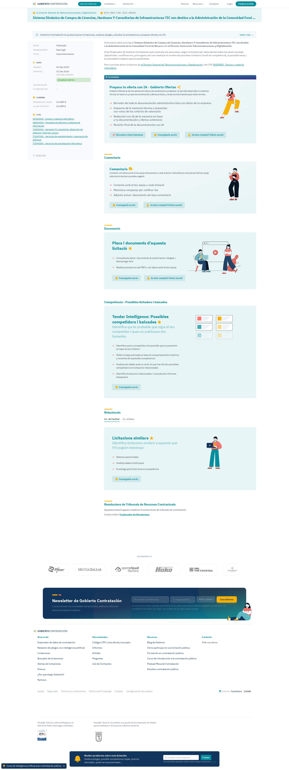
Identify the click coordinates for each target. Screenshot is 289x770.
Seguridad (52, 691)
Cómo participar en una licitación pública (168, 647)
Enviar (206, 757)
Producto (128, 4)
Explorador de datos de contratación (56, 642)
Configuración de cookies (139, 691)
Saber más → (246, 34)
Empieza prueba (246, 4)
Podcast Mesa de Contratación (163, 663)
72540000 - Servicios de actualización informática (57, 143)
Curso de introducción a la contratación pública (171, 658)
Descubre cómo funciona (129, 134)
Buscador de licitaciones (50, 658)
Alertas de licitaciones (49, 663)
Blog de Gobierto (156, 642)
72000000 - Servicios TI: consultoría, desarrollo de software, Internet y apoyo (58, 131)
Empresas (110, 4)
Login (230, 3)
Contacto (214, 3)
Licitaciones (43, 653)
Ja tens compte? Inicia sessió (207, 134)
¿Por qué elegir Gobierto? (50, 674)
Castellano (236, 691)
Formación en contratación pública (165, 653)
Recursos (198, 3)
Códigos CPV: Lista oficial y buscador (111, 642)
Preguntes (97, 658)
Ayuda (40, 691)
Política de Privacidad (100, 691)
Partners (41, 679)
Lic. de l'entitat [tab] (111, 419)
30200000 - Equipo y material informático (53, 118)
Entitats (96, 653)
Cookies (119, 691)
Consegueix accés (167, 134)
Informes (97, 647)
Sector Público (88, 4)
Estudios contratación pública (162, 669)
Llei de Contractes (101, 663)
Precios (185, 3)
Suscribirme (226, 599)
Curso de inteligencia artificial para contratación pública (34, 765)
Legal (213, 761)
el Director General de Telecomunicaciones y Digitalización (66, 12)
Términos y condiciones (73, 691)
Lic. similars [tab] (128, 419)
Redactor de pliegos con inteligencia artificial (61, 647)
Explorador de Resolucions (134, 514)
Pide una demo (210, 642)
